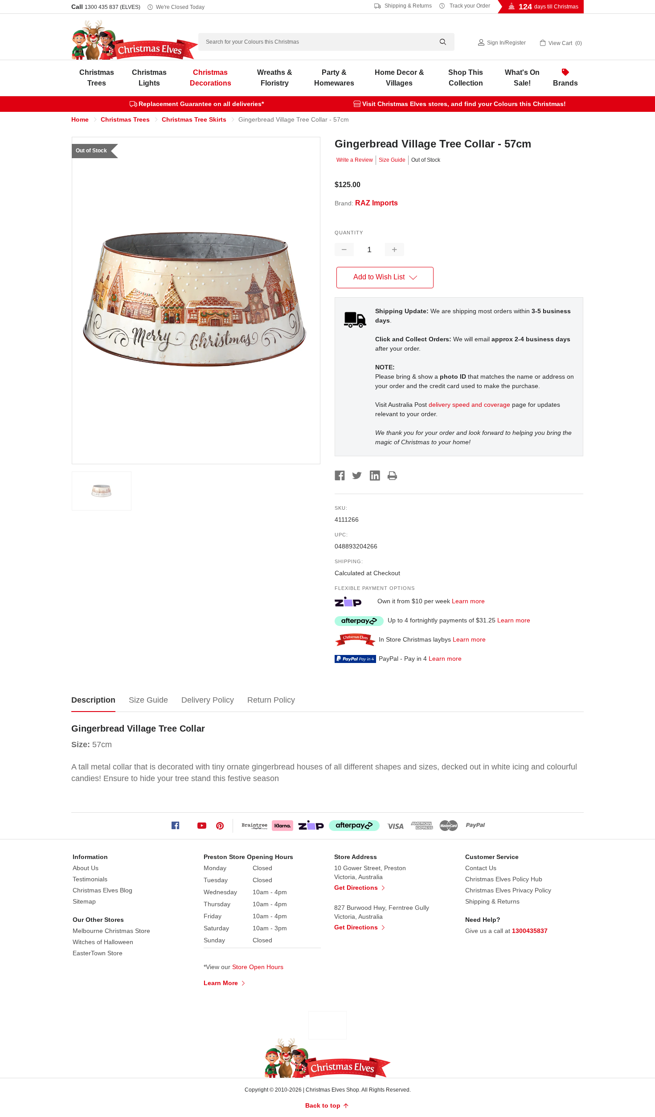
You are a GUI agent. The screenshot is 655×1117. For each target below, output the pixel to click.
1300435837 (530, 930)
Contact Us (480, 868)
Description (93, 700)
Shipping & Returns (407, 6)
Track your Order (469, 6)
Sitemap (84, 901)
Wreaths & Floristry (274, 78)
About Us (85, 868)
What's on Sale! (522, 78)
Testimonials (90, 879)
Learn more (468, 601)
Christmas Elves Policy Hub (503, 879)
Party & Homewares (334, 78)
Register (515, 43)
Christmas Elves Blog (102, 890)
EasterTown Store (98, 953)
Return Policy (271, 700)
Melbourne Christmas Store (111, 930)
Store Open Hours (257, 966)
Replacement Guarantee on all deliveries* (201, 103)
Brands (565, 83)
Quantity (349, 232)
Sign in (495, 43)
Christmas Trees (96, 78)
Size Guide (392, 160)
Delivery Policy (207, 700)
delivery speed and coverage (469, 404)
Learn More (222, 982)
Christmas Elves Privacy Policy (508, 890)
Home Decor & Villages (399, 78)
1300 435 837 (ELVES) (112, 7)
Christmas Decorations (210, 78)
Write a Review (354, 160)
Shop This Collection (465, 78)
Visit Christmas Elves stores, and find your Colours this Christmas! (464, 103)
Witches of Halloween (103, 941)
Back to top (323, 1105)
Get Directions (357, 887)
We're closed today (180, 7)
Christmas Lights (149, 78)
